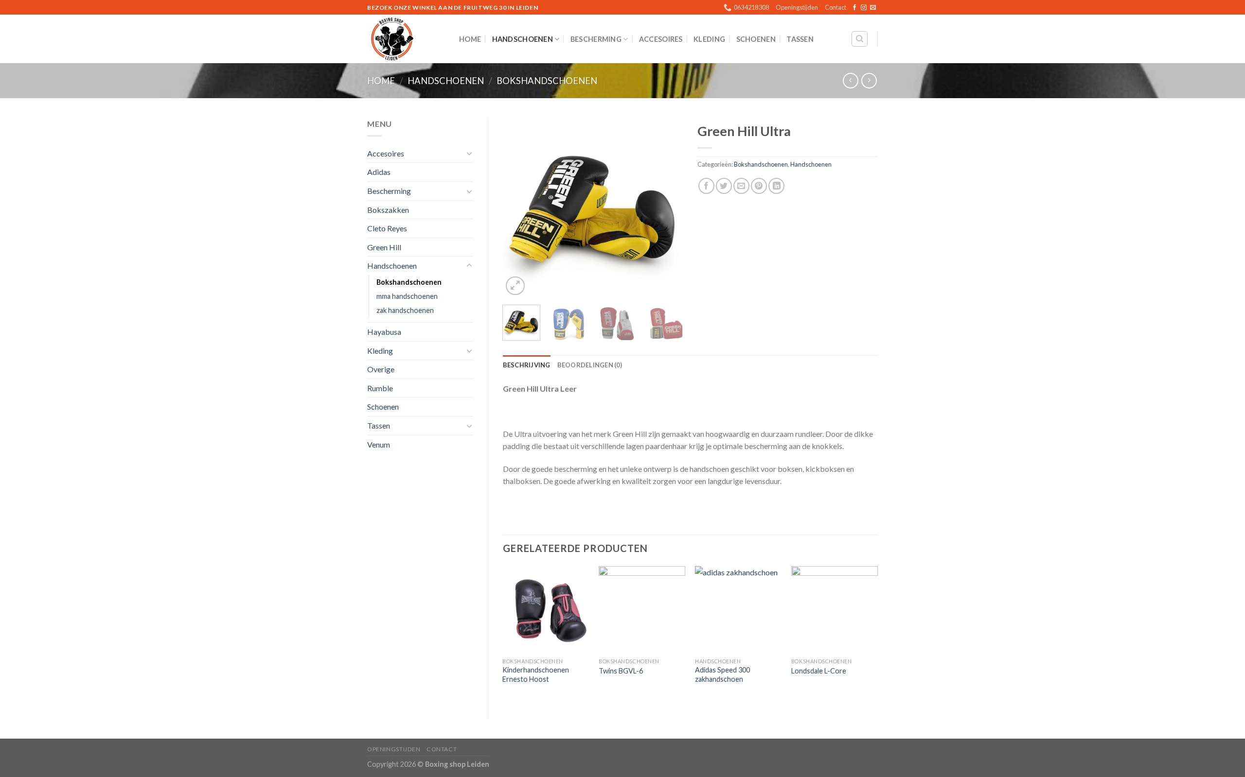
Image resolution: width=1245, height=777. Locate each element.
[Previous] (518, 207)
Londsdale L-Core (818, 671)
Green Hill (384, 247)
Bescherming (596, 39)
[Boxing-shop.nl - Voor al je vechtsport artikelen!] (406, 39)
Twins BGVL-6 (621, 671)
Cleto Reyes (387, 228)
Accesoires (661, 39)
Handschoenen (522, 39)
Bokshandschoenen (547, 80)
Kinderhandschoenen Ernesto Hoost (535, 674)
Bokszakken (388, 209)
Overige (380, 369)
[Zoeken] (860, 39)
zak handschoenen (405, 310)
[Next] (667, 207)
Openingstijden (797, 7)
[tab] (527, 365)
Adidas (379, 171)
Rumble (380, 388)
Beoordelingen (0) (589, 365)
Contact (835, 7)
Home (470, 39)
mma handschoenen (407, 296)
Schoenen (756, 39)
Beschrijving (527, 365)
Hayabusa (384, 331)
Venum (378, 444)
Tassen (800, 39)
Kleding (709, 39)
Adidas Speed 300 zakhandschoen (722, 674)
